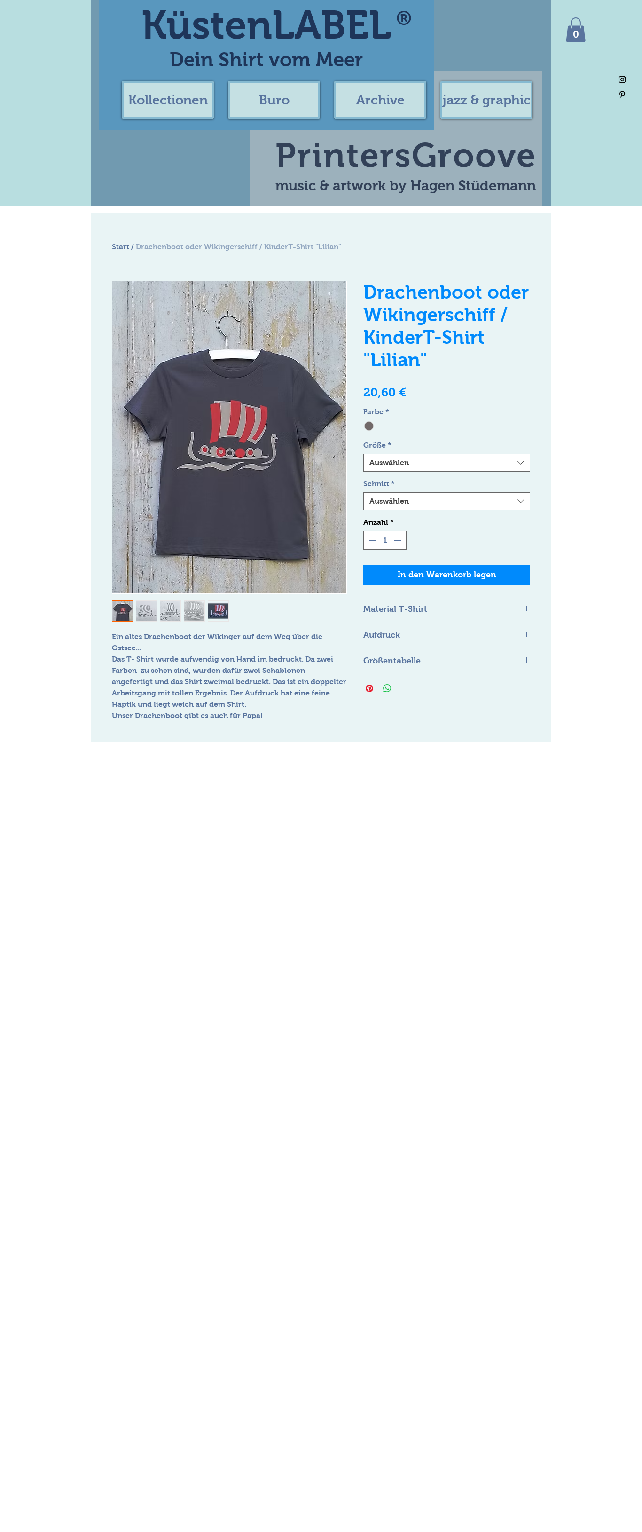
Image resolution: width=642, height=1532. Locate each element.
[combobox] (446, 463)
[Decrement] (371, 540)
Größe (377, 445)
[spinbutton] (385, 540)
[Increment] (398, 540)
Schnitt (379, 484)
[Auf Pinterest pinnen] (369, 688)
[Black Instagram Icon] (622, 79)
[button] (168, 100)
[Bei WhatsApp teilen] (387, 688)
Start (120, 247)
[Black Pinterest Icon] (622, 94)
